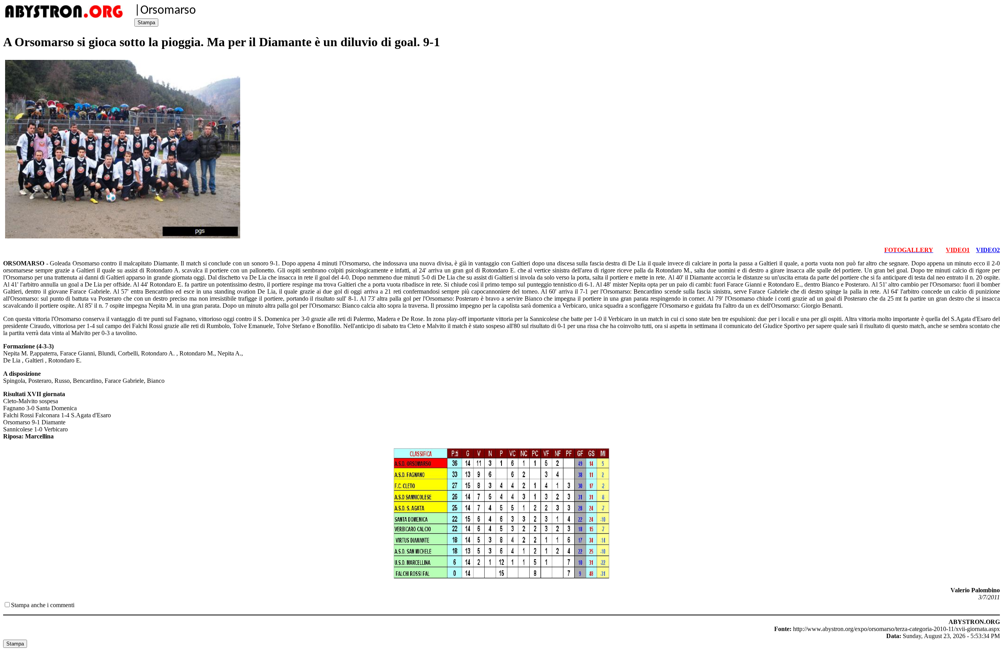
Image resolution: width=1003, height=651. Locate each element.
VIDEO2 (988, 250)
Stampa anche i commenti (42, 605)
